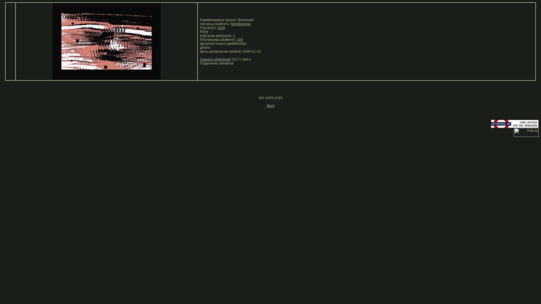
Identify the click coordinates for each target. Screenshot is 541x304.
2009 (221, 28)
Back (270, 106)
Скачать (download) (215, 59)
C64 (239, 40)
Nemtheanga (241, 24)
